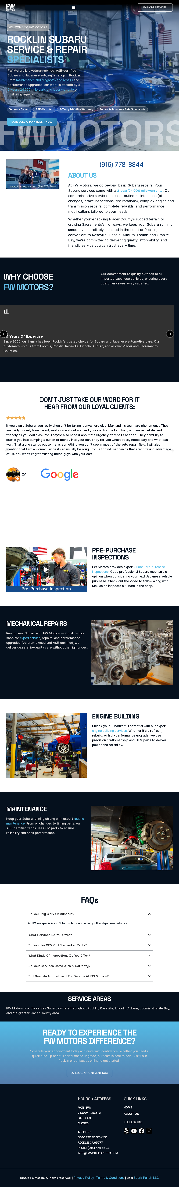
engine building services (109, 730)
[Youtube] (134, 1131)
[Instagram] (149, 1131)
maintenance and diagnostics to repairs (44, 80)
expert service (30, 638)
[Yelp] (126, 1131)
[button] (73, 7)
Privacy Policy (83, 1177)
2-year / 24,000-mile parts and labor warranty (41, 89)
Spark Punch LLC (146, 1177)
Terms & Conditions (110, 1177)
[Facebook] (141, 1131)
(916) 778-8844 (121, 164)
